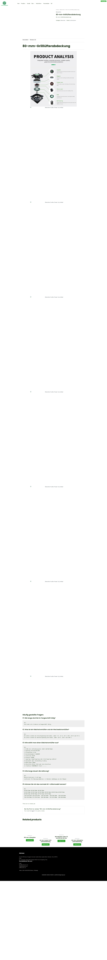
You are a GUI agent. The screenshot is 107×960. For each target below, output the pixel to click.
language (103, 1)
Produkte (23, 3)
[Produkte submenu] (25, 3)
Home (57, 9)
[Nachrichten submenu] (41, 3)
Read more (30, 840)
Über (33, 3)
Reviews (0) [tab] (33, 39)
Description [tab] (25, 39)
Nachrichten (38, 3)
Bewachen (62, 9)
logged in (33, 810)
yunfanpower (73, 20)
